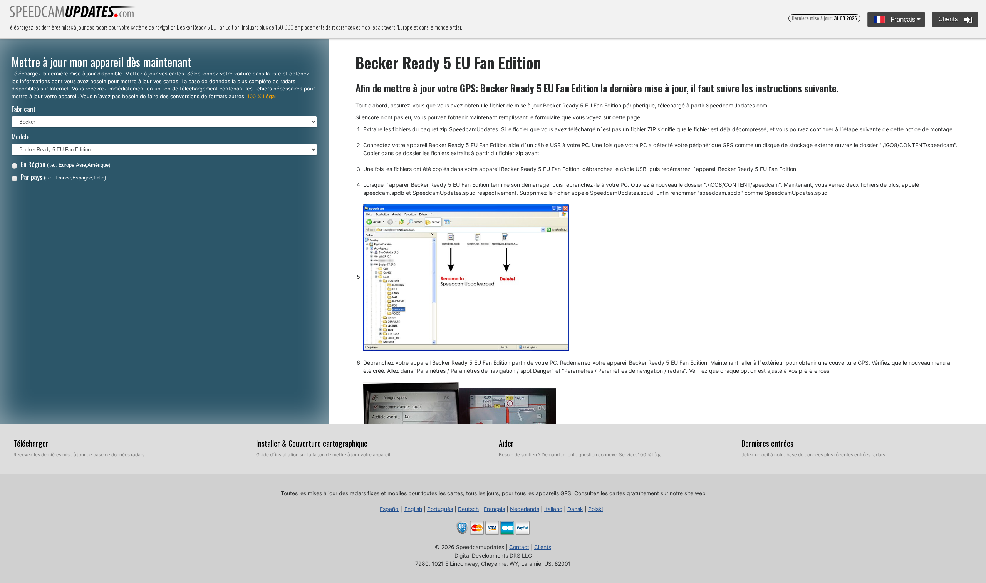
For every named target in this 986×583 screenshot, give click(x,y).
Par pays (63, 177)
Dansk (575, 509)
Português (440, 509)
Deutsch (468, 509)
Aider (506, 443)
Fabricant (23, 109)
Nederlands (524, 509)
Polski (595, 509)
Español (389, 509)
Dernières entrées (767, 443)
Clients (949, 19)
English (413, 509)
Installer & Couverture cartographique (311, 443)
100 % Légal (261, 96)
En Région (65, 164)
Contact (519, 547)
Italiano (553, 509)
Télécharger (31, 443)
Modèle (21, 136)
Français (902, 19)
